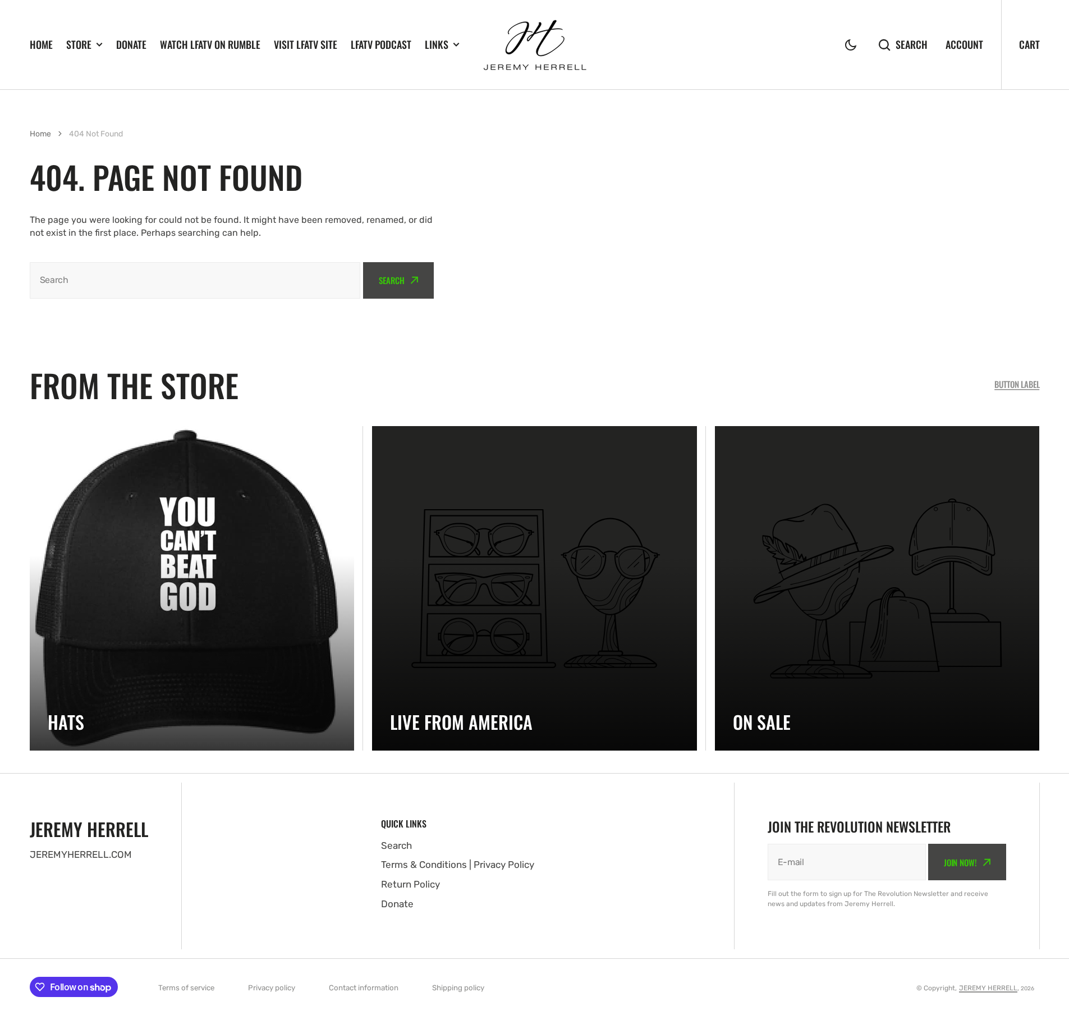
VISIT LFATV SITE (305, 44)
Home (40, 134)
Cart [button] (1029, 44)
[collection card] (192, 588)
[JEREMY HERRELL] (534, 45)
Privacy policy (271, 988)
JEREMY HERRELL (988, 988)
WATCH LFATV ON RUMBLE (210, 44)
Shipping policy (458, 988)
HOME (41, 44)
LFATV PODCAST (381, 44)
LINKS (436, 44)
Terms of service (186, 988)
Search (912, 44)
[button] (851, 45)
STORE (78, 44)
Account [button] (964, 44)
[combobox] (195, 280)
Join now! (960, 862)
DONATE (131, 44)
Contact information (363, 988)
